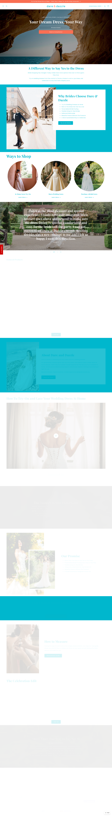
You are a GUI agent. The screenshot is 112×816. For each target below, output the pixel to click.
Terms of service (49, 812)
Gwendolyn (84, 716)
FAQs (74, 788)
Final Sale (42, 788)
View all (56, 333)
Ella (32, 294)
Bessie (8, 294)
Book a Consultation (56, 32)
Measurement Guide (53, 654)
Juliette (83, 294)
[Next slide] (57, 252)
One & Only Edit (44, 780)
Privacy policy (40, 812)
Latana (8, 328)
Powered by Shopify (23, 812)
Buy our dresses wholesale (80, 791)
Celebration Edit (44, 777)
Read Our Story (48, 376)
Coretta (33, 716)
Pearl (82, 328)
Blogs (74, 783)
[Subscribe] (32, 799)
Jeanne (58, 294)
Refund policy (32, 812)
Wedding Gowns (44, 775)
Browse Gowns (56, 27)
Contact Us (76, 785)
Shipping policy (58, 812)
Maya (7, 716)
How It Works (76, 780)
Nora (57, 328)
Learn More (22, 197)
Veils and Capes (44, 783)
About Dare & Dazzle (79, 775)
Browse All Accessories (46, 785)
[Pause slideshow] (61, 252)
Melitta (33, 328)
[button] (3, 6)
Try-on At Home (66, 123)
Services (75, 777)
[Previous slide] (50, 252)
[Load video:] (56, 434)
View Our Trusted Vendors (56, 614)
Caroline (58, 716)
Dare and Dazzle (14, 812)
